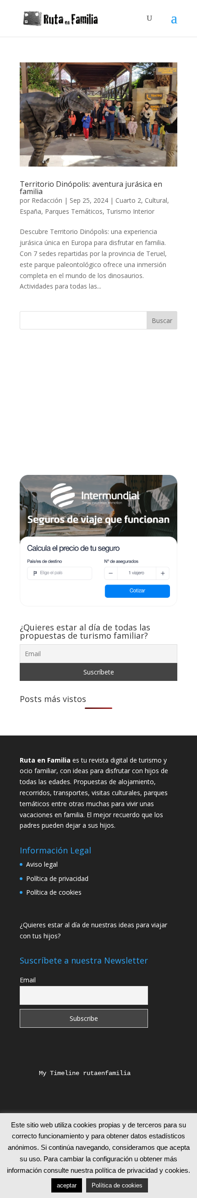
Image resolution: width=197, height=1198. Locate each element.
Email (28, 979)
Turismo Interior (130, 211)
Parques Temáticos (74, 211)
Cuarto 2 (128, 200)
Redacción (47, 200)
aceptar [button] (67, 1185)
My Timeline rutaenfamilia (77, 1073)
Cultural (156, 200)
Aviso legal (42, 864)
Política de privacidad (57, 878)
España (30, 211)
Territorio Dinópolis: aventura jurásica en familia (91, 187)
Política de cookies (54, 892)
